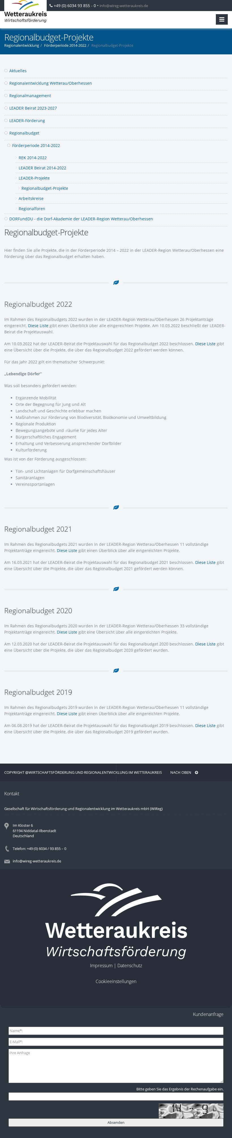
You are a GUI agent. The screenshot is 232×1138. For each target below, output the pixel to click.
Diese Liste (38, 325)
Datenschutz (129, 965)
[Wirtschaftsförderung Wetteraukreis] (25, 11)
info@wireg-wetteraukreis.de (124, 5)
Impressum (101, 965)
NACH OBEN (181, 772)
